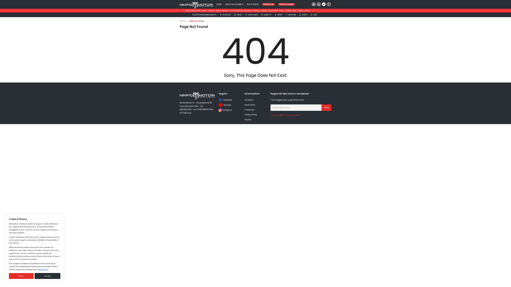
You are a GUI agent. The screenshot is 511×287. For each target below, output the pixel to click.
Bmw (199, 11)
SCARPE (305, 15)
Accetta (47, 276)
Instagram (224, 110)
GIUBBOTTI (267, 15)
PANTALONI (292, 15)
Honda (218, 11)
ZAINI (315, 15)
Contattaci (250, 109)
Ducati (204, 11)
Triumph (288, 11)
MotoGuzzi (248, 11)
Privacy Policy (251, 114)
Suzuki (281, 11)
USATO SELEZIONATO (234, 4)
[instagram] (314, 4)
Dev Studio (275, 115)
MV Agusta (256, 11)
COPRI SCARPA (253, 15)
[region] (34, 248)
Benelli (193, 11)
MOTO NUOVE (253, 4)
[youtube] (319, 4)
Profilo (248, 119)
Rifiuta (21, 276)
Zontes (307, 11)
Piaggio (264, 11)
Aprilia (187, 11)
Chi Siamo (249, 99)
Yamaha (300, 11)
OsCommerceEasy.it (291, 115)
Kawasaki (225, 11)
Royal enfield (273, 11)
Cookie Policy (43, 269)
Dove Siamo (250, 104)
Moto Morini (238, 11)
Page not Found (196, 21)
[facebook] (329, 4)
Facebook (225, 99)
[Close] (61, 217)
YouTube (225, 105)
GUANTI (280, 15)
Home (219, 4)
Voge (294, 11)
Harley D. (211, 11)
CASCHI (239, 15)
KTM (231, 11)
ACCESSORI (227, 15)
